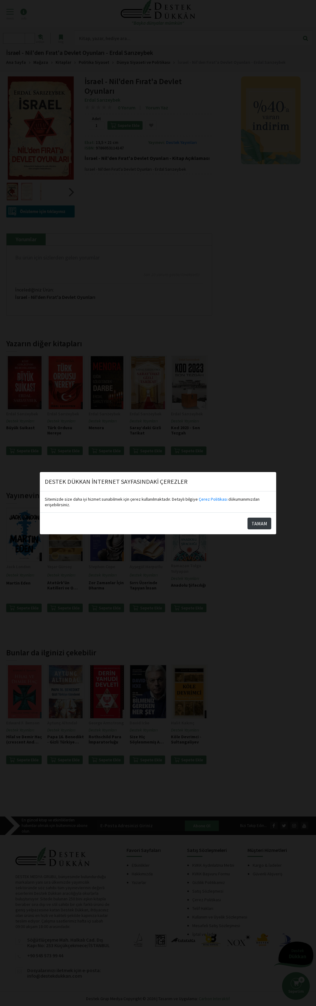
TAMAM (259, 523)
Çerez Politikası (213, 499)
